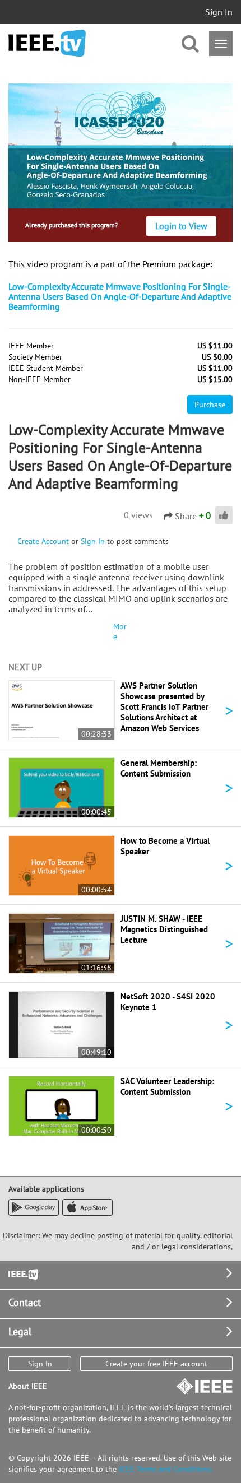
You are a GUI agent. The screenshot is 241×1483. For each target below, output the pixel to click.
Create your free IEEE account (156, 1364)
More (120, 631)
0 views (138, 515)
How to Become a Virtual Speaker (165, 846)
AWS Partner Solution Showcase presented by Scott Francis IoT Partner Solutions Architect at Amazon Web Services (164, 706)
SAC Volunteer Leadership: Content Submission (167, 1086)
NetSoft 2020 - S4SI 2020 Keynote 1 (168, 1001)
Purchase (209, 404)
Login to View (181, 225)
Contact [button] (24, 1302)
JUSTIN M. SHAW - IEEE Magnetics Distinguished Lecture (164, 929)
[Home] (47, 43)
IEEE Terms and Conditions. (166, 1469)
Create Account (43, 541)
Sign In (219, 11)
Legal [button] (19, 1331)
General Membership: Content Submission (159, 768)
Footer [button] (22, 1273)
